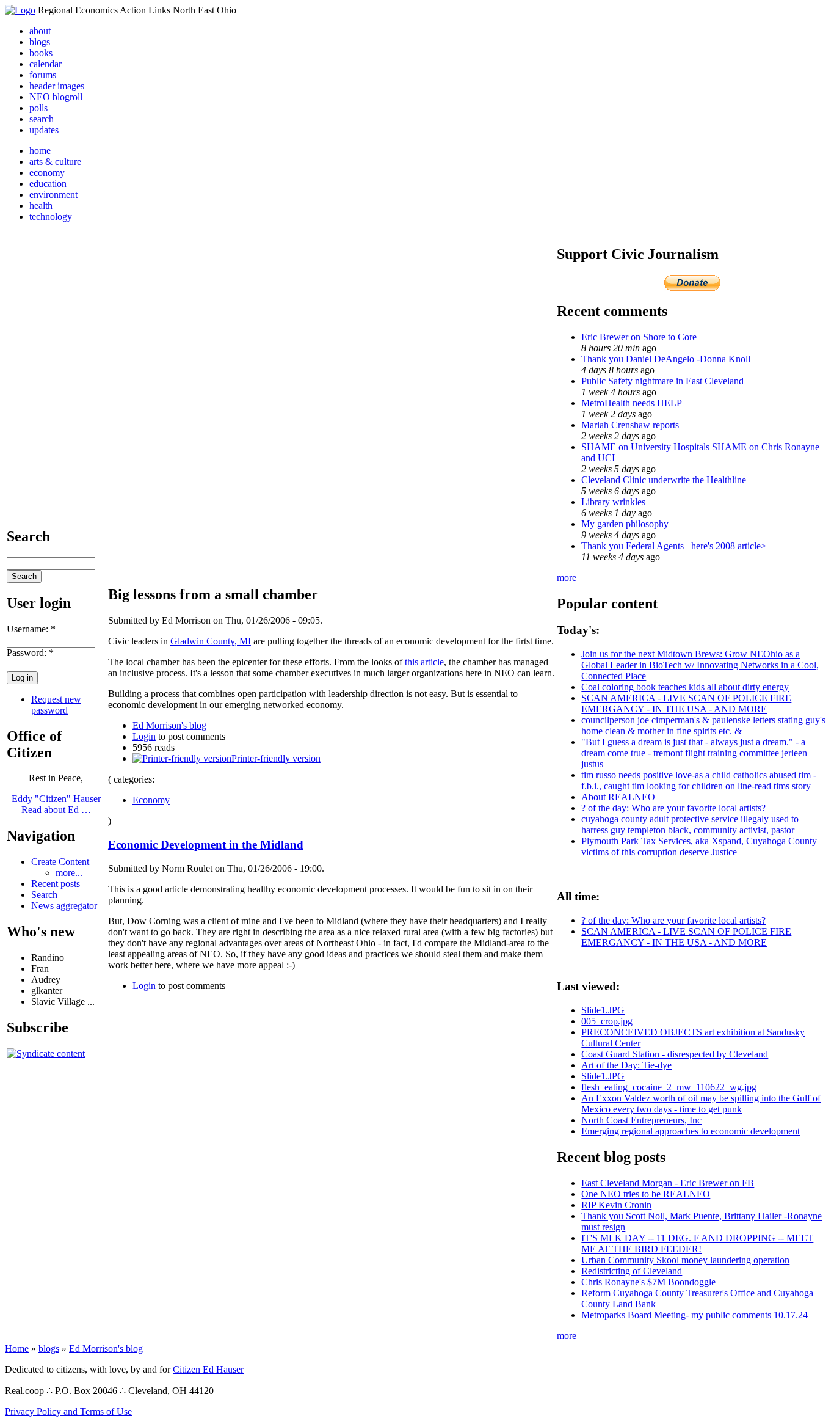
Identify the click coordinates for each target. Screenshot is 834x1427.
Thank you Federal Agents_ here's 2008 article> (673, 546)
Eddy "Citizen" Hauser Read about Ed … (56, 804)
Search (44, 894)
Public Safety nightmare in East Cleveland (662, 381)
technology (50, 216)
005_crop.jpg (607, 1021)
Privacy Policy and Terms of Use (68, 1411)
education (48, 183)
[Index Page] (20, 10)
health (41, 205)
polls (38, 108)
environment (53, 194)
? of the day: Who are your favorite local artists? (673, 808)
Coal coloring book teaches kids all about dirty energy (685, 687)
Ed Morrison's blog (169, 725)
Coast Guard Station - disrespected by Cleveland (674, 1054)
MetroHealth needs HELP (631, 403)
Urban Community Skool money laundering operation (685, 1260)
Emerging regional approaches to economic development (690, 1131)
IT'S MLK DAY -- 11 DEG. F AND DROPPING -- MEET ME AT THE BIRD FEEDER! (697, 1243)
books (41, 53)
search (41, 119)
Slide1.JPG (603, 1010)
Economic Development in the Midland (205, 844)
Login (144, 736)
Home (17, 1348)
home (40, 150)
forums (42, 75)
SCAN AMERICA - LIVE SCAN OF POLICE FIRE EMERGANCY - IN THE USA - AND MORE (686, 703)
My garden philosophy (625, 524)
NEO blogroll (55, 97)
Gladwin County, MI (210, 641)
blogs (39, 42)
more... (69, 872)
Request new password (56, 704)
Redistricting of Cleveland (631, 1271)
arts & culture (55, 161)
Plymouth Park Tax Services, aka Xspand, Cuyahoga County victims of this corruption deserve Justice (699, 846)
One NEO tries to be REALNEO (645, 1194)
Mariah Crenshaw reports (630, 425)
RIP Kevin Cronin (616, 1205)
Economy (151, 800)
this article (424, 662)
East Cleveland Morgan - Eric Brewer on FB (667, 1183)
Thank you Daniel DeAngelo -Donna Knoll (665, 359)
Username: (31, 629)
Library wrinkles (613, 502)
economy (47, 172)
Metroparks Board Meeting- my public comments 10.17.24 (694, 1315)
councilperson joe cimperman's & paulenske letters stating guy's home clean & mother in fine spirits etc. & (703, 725)
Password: (30, 653)
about (40, 31)
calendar (45, 64)
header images (56, 86)
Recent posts (55, 883)
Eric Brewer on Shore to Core (639, 337)
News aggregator (64, 905)
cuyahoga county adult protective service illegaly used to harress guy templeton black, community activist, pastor (690, 824)
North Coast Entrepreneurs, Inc (641, 1120)
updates (44, 130)
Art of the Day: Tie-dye (626, 1065)
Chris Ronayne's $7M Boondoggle (648, 1282)
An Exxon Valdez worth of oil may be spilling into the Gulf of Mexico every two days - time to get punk (701, 1103)
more (566, 577)
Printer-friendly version (276, 758)
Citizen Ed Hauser (208, 1369)
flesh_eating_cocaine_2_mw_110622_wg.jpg (668, 1087)
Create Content (60, 861)
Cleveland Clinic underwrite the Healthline (663, 480)
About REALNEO (618, 797)
